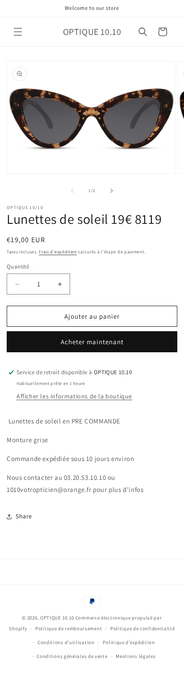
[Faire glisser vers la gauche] (72, 191)
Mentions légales (135, 656)
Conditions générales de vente (72, 656)
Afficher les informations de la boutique (74, 396)
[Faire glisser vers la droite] (111, 191)
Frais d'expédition (58, 252)
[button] (18, 32)
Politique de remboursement (68, 628)
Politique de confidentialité (142, 628)
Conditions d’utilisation (66, 642)
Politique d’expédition (129, 642)
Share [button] (24, 516)
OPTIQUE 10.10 (57, 618)
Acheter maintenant (92, 342)
